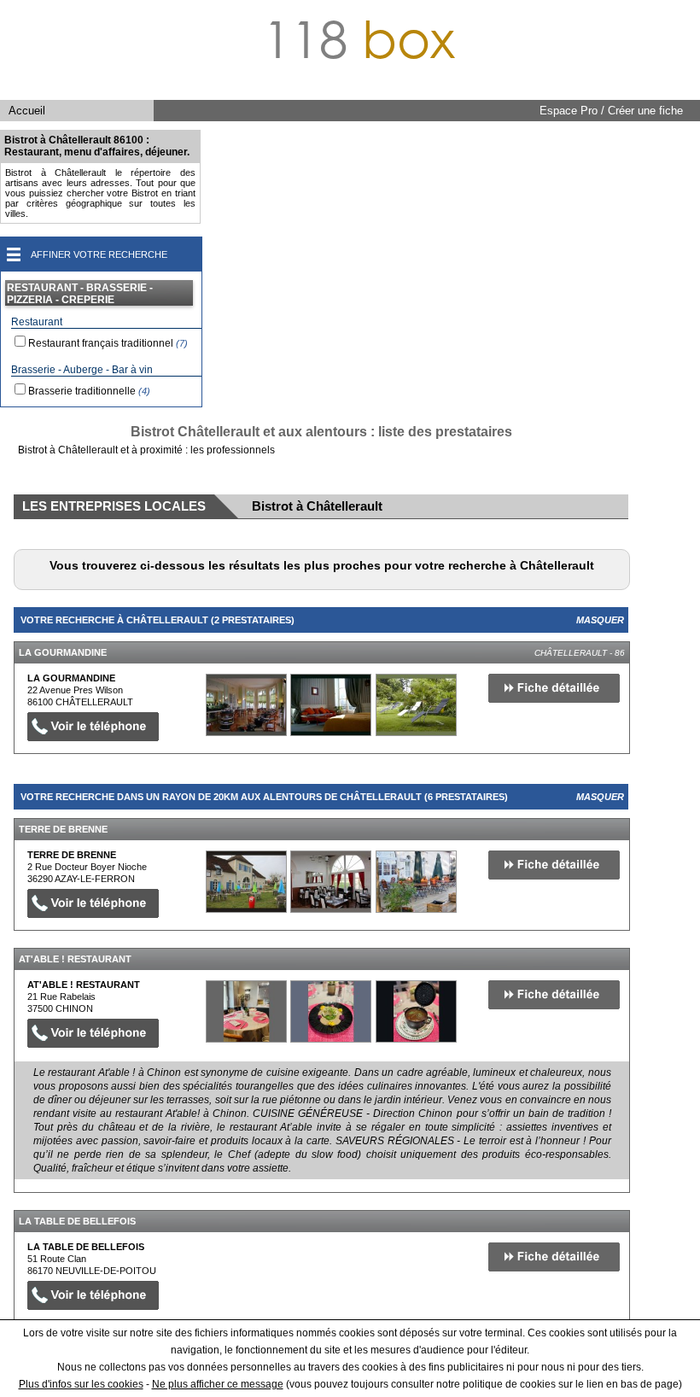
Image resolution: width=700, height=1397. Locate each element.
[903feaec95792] (246, 705)
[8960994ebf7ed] (246, 1011)
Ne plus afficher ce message (217, 1384)
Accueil (27, 110)
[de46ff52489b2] (246, 881)
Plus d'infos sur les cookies (81, 1384)
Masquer (600, 620)
